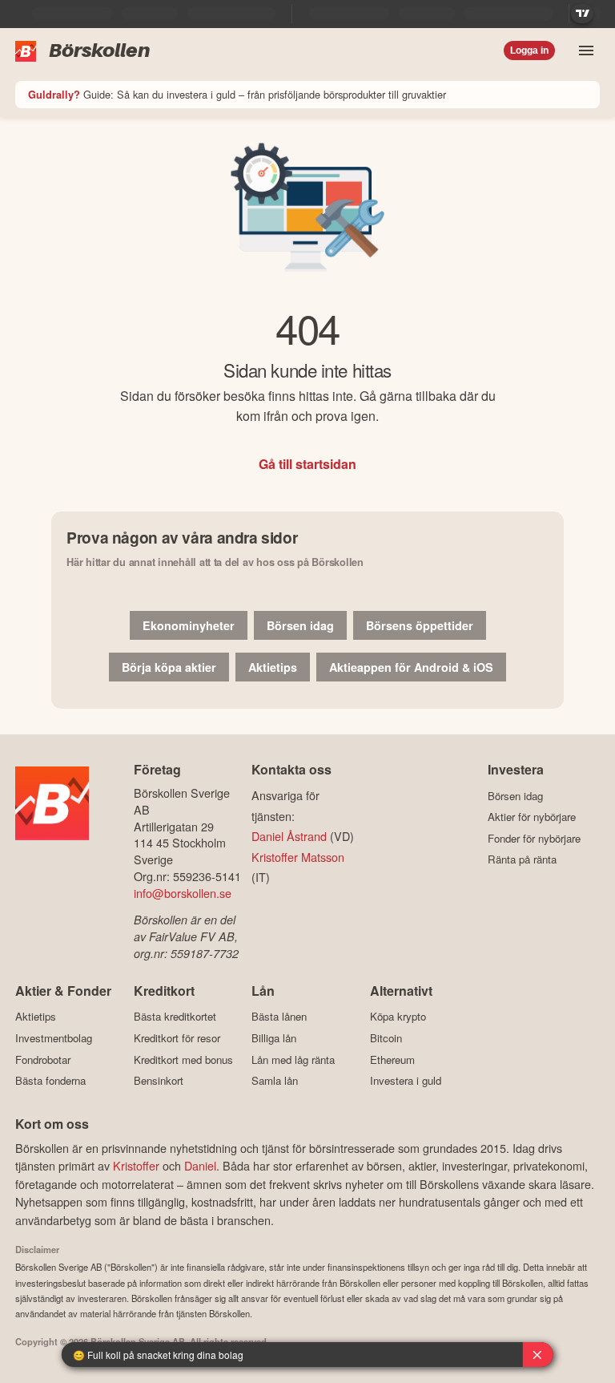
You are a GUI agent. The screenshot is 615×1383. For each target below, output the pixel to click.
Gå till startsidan (307, 464)
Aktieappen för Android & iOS (411, 667)
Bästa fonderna (50, 1081)
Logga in (529, 50)
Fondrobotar (42, 1059)
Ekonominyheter (189, 625)
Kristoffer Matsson (297, 856)
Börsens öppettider (419, 625)
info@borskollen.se (182, 892)
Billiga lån (273, 1037)
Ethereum (392, 1059)
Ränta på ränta (522, 859)
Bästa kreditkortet (175, 1016)
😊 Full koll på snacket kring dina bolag (158, 1354)
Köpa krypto (398, 1016)
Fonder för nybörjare (534, 838)
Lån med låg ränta (293, 1059)
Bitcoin (386, 1037)
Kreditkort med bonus (183, 1059)
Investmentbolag (53, 1037)
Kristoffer (136, 1165)
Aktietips (272, 667)
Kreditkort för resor (177, 1037)
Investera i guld (405, 1081)
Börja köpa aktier (169, 667)
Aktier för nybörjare (532, 817)
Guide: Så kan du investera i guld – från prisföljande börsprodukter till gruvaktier (237, 94)
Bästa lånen (279, 1016)
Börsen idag (300, 625)
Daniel (200, 1165)
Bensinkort (158, 1081)
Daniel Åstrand (289, 835)
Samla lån (274, 1081)
